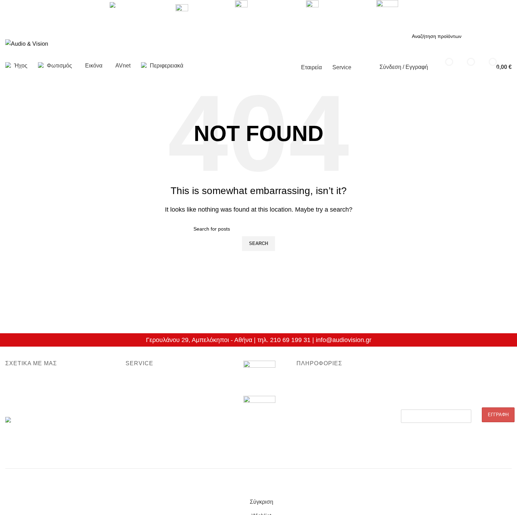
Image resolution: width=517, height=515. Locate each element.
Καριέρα (14, 391)
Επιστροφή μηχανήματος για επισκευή (168, 391)
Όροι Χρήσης (311, 439)
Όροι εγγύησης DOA (148, 379)
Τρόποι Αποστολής (317, 415)
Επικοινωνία (18, 403)
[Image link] (259, 378)
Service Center (142, 415)
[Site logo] (26, 43)
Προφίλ (13, 379)
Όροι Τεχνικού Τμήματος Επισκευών (165, 403)
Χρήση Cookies (313, 452)
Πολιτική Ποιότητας (317, 391)
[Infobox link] (258, 38)
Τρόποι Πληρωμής (317, 427)
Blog (301, 379)
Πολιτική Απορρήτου (319, 403)
